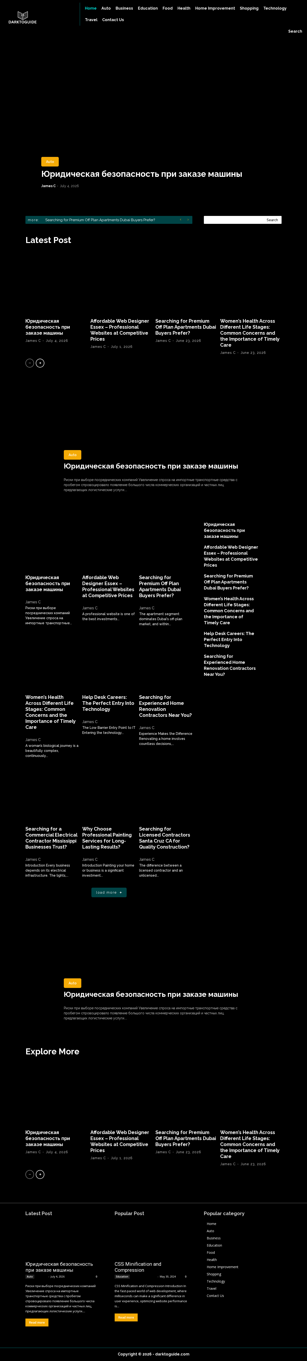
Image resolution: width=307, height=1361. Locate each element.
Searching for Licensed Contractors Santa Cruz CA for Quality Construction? (164, 838)
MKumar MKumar (144, 1276)
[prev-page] (29, 363)
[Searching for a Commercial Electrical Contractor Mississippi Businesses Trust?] (52, 794)
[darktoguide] (36, 18)
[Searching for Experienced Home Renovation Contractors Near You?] (165, 662)
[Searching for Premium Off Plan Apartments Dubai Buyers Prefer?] (186, 282)
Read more (37, 1322)
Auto (50, 162)
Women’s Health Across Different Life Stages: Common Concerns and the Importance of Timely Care (250, 333)
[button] (295, 31)
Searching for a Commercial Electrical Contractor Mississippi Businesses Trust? (51, 838)
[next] (189, 220)
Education (122, 1276)
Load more (106, 892)
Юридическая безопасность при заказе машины (141, 174)
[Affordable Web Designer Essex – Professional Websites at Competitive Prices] (121, 282)
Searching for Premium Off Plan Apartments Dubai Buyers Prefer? (185, 327)
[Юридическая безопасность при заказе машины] (153, 114)
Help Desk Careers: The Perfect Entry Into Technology (108, 703)
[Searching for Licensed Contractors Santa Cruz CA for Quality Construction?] (165, 794)
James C (48, 186)
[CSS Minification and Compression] (151, 1240)
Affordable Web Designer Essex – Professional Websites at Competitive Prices (119, 330)
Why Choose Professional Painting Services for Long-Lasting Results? (107, 838)
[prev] (182, 220)
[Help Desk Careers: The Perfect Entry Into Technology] (109, 662)
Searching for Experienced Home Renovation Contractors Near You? (165, 706)
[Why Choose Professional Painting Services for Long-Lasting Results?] (109, 794)
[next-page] (40, 363)
